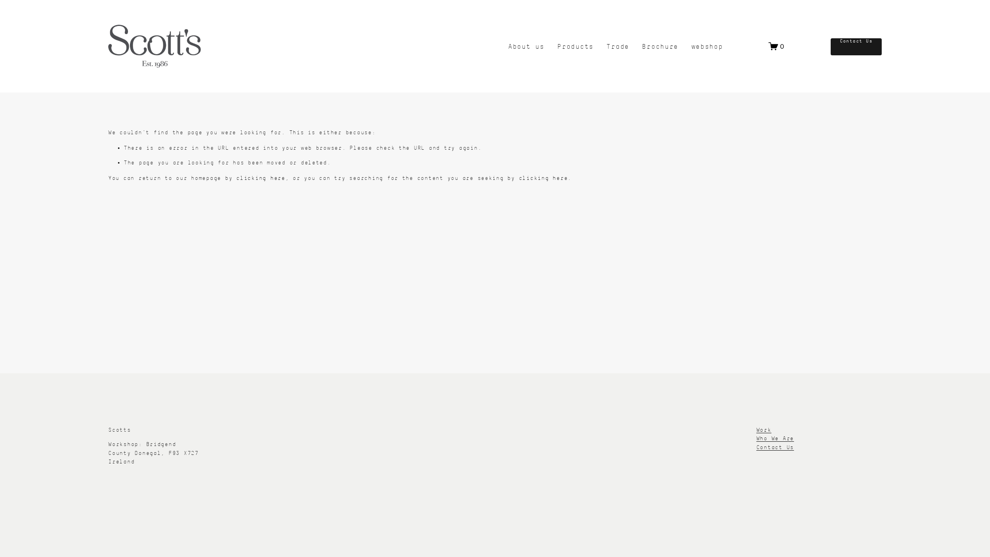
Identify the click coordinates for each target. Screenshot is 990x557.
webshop (707, 46)
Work (764, 430)
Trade (617, 46)
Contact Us (856, 41)
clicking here (260, 178)
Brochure (660, 46)
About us (526, 46)
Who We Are (775, 438)
